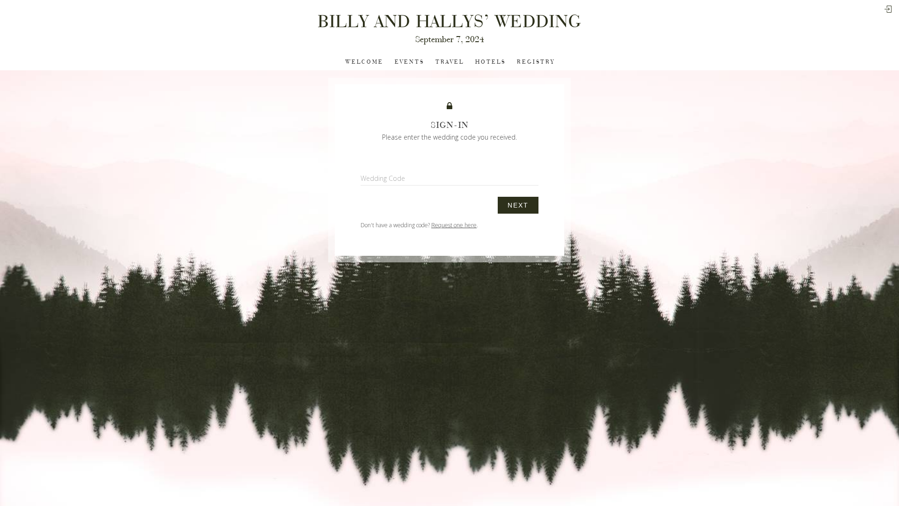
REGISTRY (536, 62)
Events (409, 62)
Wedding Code (383, 178)
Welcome (364, 62)
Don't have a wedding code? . (419, 225)
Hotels (490, 62)
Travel (449, 62)
